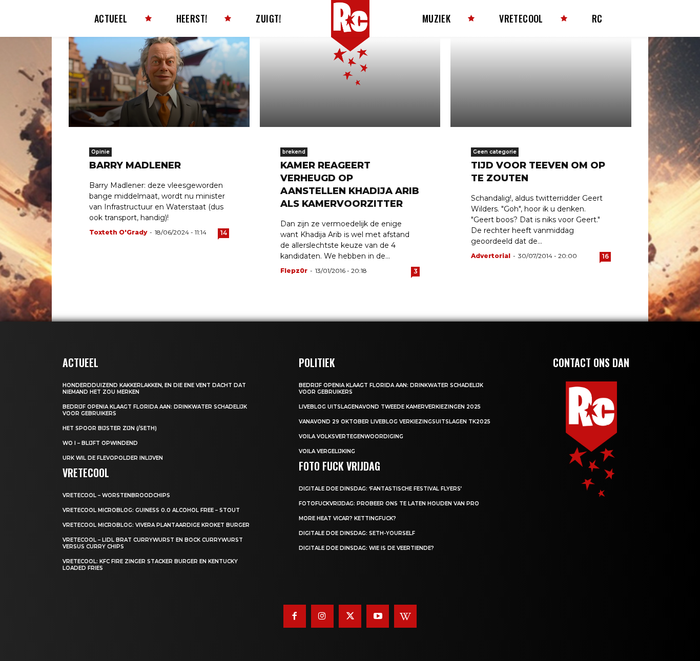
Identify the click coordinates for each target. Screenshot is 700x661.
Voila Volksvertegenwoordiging (351, 436)
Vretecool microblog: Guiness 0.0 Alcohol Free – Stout (151, 510)
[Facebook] (294, 616)
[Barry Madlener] (159, 82)
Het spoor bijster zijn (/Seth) (110, 428)
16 (605, 256)
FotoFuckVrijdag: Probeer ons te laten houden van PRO (389, 503)
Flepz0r (293, 270)
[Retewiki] (405, 616)
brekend (293, 151)
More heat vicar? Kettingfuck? (347, 518)
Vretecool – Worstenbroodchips (116, 495)
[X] (350, 616)
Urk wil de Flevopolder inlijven (113, 458)
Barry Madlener (135, 165)
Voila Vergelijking (327, 451)
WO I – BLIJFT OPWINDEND (100, 443)
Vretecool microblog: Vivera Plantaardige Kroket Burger (156, 525)
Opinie (100, 151)
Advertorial (490, 256)
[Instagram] (322, 616)
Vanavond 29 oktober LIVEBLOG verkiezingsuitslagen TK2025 (394, 421)
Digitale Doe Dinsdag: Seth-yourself (357, 533)
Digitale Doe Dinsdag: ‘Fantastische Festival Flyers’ (380, 488)
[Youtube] (377, 616)
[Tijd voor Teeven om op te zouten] (540, 82)
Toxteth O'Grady (118, 232)
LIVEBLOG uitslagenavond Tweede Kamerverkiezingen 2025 (390, 406)
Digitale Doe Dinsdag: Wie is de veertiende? (366, 548)
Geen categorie (495, 151)
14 (223, 233)
